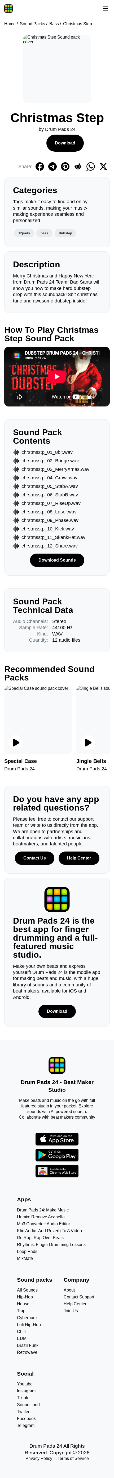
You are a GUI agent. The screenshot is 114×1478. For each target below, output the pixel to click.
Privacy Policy (38, 1458)
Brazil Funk (27, 1345)
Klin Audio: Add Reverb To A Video (49, 1230)
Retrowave (27, 1352)
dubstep (65, 233)
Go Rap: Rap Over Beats (40, 1237)
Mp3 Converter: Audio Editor (43, 1224)
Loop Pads (27, 1251)
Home (10, 24)
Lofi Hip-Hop (29, 1324)
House (23, 1304)
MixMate (25, 1258)
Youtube (25, 1384)
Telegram (25, 1425)
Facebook (26, 1418)
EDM (22, 1338)
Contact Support (79, 1297)
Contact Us (34, 858)
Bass (54, 24)
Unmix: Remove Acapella (41, 1217)
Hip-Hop (25, 1297)
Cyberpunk (27, 1317)
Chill (21, 1331)
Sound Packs (32, 24)
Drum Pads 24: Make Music (43, 1210)
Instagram (26, 1391)
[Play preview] (15, 742)
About (69, 1290)
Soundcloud (28, 1404)
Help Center (79, 858)
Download (65, 143)
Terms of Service (73, 1458)
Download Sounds (57, 560)
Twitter (23, 1411)
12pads (24, 233)
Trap (21, 1311)
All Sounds (27, 1290)
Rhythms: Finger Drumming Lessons (51, 1244)
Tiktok (22, 1398)
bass (44, 233)
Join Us (71, 1311)
